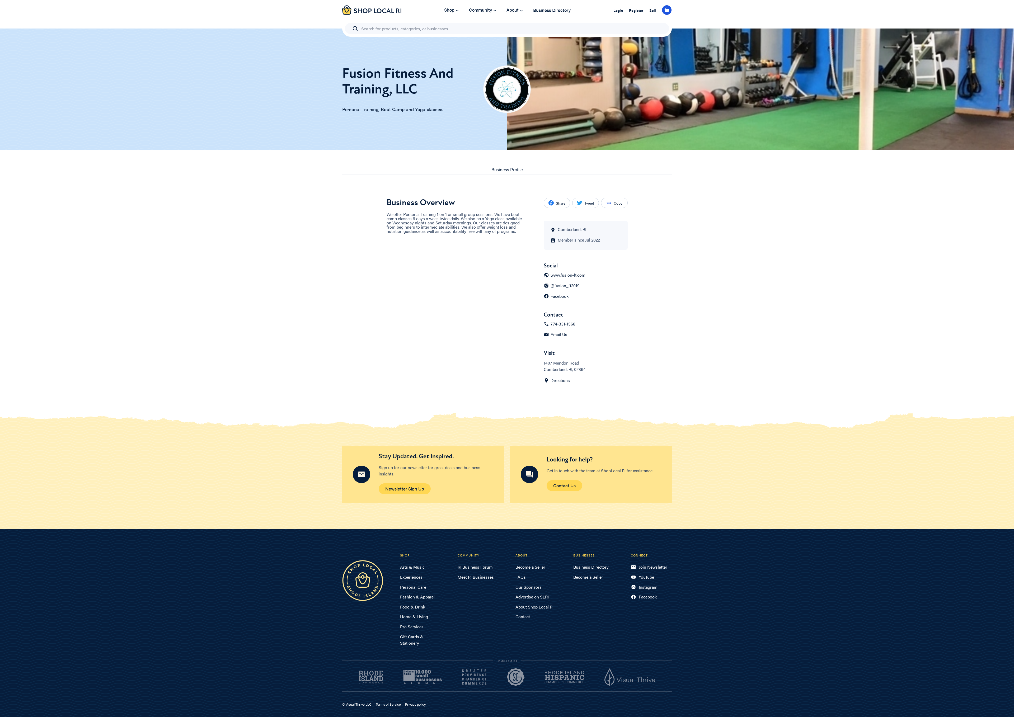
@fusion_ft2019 (565, 285)
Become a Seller (530, 567)
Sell (652, 10)
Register (636, 10)
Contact (522, 617)
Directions (560, 380)
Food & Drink (412, 607)
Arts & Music (412, 567)
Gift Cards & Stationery (411, 640)
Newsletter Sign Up (404, 488)
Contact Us (564, 485)
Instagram (648, 587)
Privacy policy (415, 704)
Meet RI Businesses (476, 577)
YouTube (646, 577)
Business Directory (552, 10)
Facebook (560, 296)
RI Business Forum (475, 567)
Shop (449, 10)
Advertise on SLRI (532, 597)
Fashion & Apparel (417, 597)
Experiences (411, 577)
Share (560, 203)
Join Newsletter (653, 567)
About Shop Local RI (534, 607)
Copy (618, 203)
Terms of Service (388, 704)
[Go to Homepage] (371, 13)
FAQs (520, 577)
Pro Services (412, 627)
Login (618, 10)
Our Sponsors (528, 587)
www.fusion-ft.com (568, 275)
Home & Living (414, 617)
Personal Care (413, 587)
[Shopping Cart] (667, 10)
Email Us (559, 334)
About (512, 10)
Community (480, 10)
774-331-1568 (563, 324)
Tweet (589, 203)
